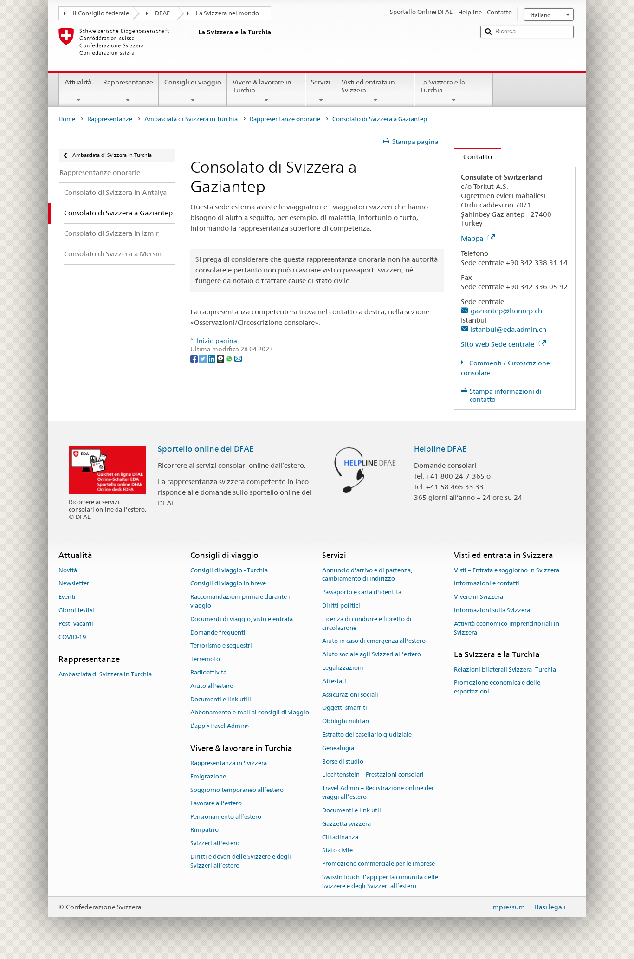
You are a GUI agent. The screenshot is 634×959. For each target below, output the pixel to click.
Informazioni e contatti (486, 583)
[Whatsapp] (230, 358)
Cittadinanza (340, 837)
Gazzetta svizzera (346, 823)
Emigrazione (208, 776)
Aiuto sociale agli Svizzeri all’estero (371, 654)
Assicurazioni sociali (350, 694)
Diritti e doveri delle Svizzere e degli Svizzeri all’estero (240, 861)
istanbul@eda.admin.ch (508, 329)
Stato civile (337, 850)
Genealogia (338, 748)
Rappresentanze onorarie (285, 119)
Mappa (473, 238)
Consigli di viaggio (192, 82)
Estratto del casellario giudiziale (367, 734)
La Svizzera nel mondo (227, 13)
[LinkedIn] (212, 358)
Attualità (78, 82)
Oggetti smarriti (344, 708)
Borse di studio (342, 761)
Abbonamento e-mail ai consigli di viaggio (249, 712)
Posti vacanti (75, 623)
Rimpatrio (204, 830)
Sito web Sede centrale (498, 344)
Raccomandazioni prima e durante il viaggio (241, 601)
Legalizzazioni (342, 667)
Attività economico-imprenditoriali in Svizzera (506, 628)
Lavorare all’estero (216, 803)
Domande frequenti (218, 632)
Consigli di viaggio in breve (228, 583)
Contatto (473, 156)
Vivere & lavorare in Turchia (262, 86)
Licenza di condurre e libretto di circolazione (367, 623)
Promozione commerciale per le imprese (378, 863)
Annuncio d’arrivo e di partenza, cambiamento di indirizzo (367, 575)
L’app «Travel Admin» (219, 726)
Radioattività (208, 672)
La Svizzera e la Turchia (442, 86)
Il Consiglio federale (101, 13)
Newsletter (73, 583)
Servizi (320, 82)
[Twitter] (203, 358)
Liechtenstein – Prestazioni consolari (373, 774)
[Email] (238, 358)
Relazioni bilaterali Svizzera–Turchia (505, 669)
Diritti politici (341, 605)
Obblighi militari (345, 721)
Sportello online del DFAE (206, 449)
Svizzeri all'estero (214, 843)
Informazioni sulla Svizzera (492, 610)
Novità (67, 570)
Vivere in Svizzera (478, 596)
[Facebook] (194, 358)
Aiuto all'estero (211, 685)
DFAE (162, 13)
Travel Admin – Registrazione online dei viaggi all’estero (377, 793)
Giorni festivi (76, 610)
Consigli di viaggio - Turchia (229, 570)
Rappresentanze (128, 82)
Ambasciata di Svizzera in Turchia (191, 119)
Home (66, 119)
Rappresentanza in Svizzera (228, 763)
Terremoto (205, 658)
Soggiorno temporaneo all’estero (237, 789)
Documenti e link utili (220, 699)
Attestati (334, 681)
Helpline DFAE (440, 449)
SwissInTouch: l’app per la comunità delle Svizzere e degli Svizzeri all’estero (380, 881)
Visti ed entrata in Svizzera (368, 86)
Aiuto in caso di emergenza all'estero (374, 641)
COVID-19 (72, 637)
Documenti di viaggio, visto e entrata (241, 619)
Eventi (67, 596)
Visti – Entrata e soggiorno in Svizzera (506, 570)
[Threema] (221, 358)
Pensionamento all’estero (225, 816)
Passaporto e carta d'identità (361, 592)
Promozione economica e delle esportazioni (497, 687)
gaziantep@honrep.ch (506, 310)
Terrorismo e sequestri (221, 645)
